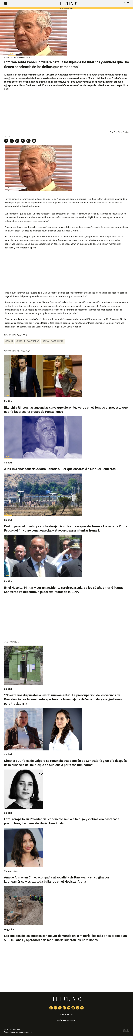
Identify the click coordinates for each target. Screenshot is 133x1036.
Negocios (9, 929)
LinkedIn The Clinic (73, 1007)
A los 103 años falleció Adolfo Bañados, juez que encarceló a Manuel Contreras (60, 469)
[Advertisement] (66, 270)
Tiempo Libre (11, 871)
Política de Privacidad (66, 1020)
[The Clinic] (8, 3)
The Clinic (15, 1029)
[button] (6, 141)
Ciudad (8, 462)
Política (8, 401)
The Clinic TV (68, 1007)
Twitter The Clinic (51, 1007)
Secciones (128, 3)
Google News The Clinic (82, 1007)
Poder (6, 57)
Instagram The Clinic (60, 1007)
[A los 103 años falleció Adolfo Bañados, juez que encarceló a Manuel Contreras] (66, 437)
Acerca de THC (66, 1014)
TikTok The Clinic (77, 1007)
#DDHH (9, 341)
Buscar (124, 3)
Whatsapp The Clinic (64, 1007)
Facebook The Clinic (55, 1007)
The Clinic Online (121, 132)
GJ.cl (125, 1031)
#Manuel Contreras (27, 341)
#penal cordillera (52, 341)
